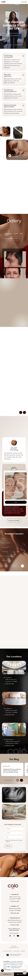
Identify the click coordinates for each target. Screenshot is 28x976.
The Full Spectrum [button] (7, 644)
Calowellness (17, 195)
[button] (2, 970)
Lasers (16, 233)
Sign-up (8, 846)
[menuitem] (10, 935)
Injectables (16, 187)
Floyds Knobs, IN (9, 739)
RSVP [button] (16, 502)
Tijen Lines (7, 302)
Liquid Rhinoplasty (16, 625)
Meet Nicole (7, 399)
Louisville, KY (9, 677)
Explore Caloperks (14, 520)
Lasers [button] (13, 636)
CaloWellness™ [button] (4, 636)
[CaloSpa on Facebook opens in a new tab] (14, 935)
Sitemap (23, 951)
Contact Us (14, 873)
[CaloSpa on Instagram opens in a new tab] (10, 935)
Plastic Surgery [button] (13, 640)
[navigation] (20, 412)
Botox (9, 622)
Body (17, 201)
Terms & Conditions (7, 951)
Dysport (15, 622)
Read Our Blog (9, 780)
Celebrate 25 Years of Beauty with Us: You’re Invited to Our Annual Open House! (12, 770)
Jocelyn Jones (17, 302)
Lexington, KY (9, 708)
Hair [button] (10, 632)
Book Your (14, 865)
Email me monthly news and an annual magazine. (14, 841)
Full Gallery (14, 238)
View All (17, 205)
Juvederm (21, 622)
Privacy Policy (16, 951)
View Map (14, 667)
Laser (16, 191)
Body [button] (15, 632)
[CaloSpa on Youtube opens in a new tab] (18, 935)
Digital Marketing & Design (15, 955)
